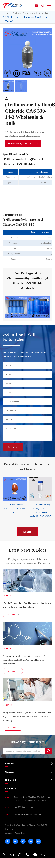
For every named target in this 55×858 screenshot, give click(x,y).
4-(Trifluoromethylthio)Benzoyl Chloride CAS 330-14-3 (26, 19)
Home (8, 13)
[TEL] (27, 855)
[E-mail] (12, 855)
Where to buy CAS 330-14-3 (23, 143)
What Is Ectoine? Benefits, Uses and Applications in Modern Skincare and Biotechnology (27, 605)
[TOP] (51, 855)
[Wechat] (35, 855)
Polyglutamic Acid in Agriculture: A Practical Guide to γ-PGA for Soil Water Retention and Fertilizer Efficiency (27, 716)
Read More (13, 614)
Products (17, 13)
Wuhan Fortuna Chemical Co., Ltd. (26, 827)
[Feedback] (43, 855)
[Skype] (4, 855)
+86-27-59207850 (21, 814)
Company (10, 771)
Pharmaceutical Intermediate (36, 13)
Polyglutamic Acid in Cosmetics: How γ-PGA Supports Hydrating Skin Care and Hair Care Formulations (24, 660)
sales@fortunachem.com (24, 807)
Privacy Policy (20, 833)
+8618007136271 (36, 814)
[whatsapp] (20, 855)
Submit (12, 447)
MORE (27, 531)
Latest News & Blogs (27, 550)
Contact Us (10, 788)
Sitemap (8, 833)
